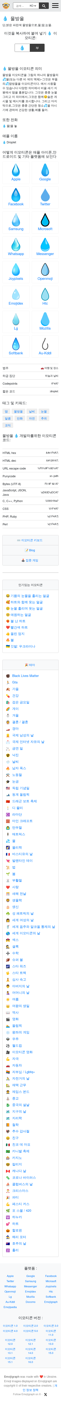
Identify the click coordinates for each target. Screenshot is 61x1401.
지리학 (14, 1117)
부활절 (14, 880)
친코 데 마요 (18, 1144)
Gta (12, 682)
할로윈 (14, 1230)
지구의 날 (16, 1111)
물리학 (14, 847)
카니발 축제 (17, 1151)
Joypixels (16, 278)
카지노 (14, 1157)
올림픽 (14, 1025)
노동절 (14, 774)
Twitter (45, 203)
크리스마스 (17, 1190)
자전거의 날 (17, 1078)
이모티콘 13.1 (10, 1351)
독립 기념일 (17, 787)
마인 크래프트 (19, 820)
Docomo (30, 1302)
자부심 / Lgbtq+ (20, 1071)
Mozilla (45, 328)
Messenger (45, 253)
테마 (30, 665)
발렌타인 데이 (19, 860)
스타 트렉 (16, 972)
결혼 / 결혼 (17, 721)
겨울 (12, 715)
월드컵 (14, 1045)
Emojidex (16, 303)
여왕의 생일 (17, 1005)
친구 (12, 1137)
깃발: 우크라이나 (20, 646)
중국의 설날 (17, 1104)
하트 (12, 1223)
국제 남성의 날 (20, 735)
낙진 (12, 754)
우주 (12, 1038)
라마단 (14, 814)
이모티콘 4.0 (10, 1331)
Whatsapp (16, 253)
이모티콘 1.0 (10, 1325)
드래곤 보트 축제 (21, 801)
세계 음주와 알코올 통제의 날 (30, 926)
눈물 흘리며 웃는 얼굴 (24, 608)
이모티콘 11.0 (51, 1333)
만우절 (14, 827)
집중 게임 (30, 560)
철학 (12, 1124)
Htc (45, 303)
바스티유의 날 (19, 853)
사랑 (12, 886)
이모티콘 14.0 (30, 1351)
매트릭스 (15, 834)
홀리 (12, 1249)
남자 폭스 (16, 768)
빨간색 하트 (17, 627)
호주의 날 (16, 1243)
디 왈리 (14, 807)
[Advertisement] (31, 58)
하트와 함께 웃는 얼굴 (24, 602)
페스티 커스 (17, 1203)
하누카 (14, 1216)
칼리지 (14, 1164)
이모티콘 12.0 (10, 1342)
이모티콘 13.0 (51, 1342)
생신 (12, 906)
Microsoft (45, 228)
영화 (12, 1018)
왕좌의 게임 (17, 1032)
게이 (12, 708)
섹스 (12, 939)
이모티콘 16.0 (30, 1360)
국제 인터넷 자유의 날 (25, 741)
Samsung (15, 228)
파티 (12, 1197)
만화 (20, 418)
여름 (12, 999)
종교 (12, 1098)
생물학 (14, 900)
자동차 (14, 1065)
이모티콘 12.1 (30, 1342)
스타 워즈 (16, 966)
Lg (16, 328)
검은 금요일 (17, 702)
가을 (12, 688)
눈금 (12, 781)
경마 (12, 728)
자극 (12, 1058)
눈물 (44, 411)
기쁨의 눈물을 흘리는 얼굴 (27, 595)
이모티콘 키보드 (30, 540)
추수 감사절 (17, 1131)
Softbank (16, 352)
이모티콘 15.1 (10, 1360)
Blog (30, 550)
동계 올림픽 (17, 794)
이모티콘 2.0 (30, 1325)
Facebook (16, 203)
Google (45, 178)
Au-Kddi (45, 352)
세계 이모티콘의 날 (23, 933)
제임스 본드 (17, 1091)
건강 (12, 695)
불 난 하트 (16, 620)
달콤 (8, 418)
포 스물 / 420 (18, 1210)
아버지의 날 (17, 986)
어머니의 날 (17, 992)
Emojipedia (10, 1307)
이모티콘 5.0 (30, 1331)
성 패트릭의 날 (20, 913)
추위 (44, 418)
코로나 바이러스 (21, 1177)
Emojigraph (51, 1302)
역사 (12, 1012)
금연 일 (14, 748)
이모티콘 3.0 (51, 1325)
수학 (12, 952)
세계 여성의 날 (20, 919)
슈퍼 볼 (14, 959)
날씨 (32, 411)
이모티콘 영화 (19, 1051)
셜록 (12, 946)
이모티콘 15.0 (51, 1351)
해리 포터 (16, 1236)
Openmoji (45, 278)
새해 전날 (16, 893)
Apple (15, 178)
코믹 (8, 425)
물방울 (18, 411)
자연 (32, 418)
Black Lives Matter (22, 675)
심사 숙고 (16, 979)
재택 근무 (16, 1084)
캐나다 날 (16, 1170)
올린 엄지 (15, 633)
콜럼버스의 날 (19, 1184)
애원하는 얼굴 (18, 614)
